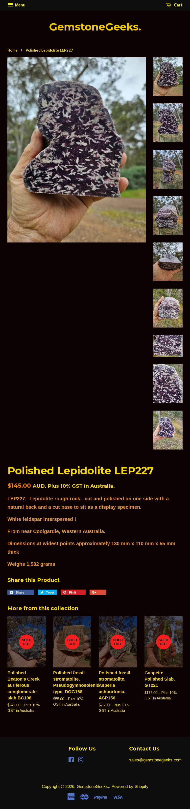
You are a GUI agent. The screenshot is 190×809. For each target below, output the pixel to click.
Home (12, 50)
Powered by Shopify (130, 786)
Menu (19, 5)
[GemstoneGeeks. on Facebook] (71, 760)
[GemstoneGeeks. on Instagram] (80, 760)
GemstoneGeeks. (95, 27)
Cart (178, 4)
